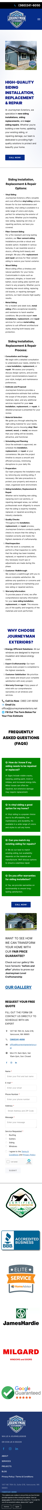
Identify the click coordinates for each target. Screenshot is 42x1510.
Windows (13, 1146)
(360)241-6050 (29, 5)
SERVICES (6, 1461)
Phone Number (11, 1094)
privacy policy (6, 1500)
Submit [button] (13, 1170)
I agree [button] (17, 1507)
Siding (11, 1142)
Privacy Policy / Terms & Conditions (17, 1476)
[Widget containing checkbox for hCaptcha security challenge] (18, 1161)
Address (8, 1106)
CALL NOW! (15, 157)
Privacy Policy (29, 1155)
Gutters (12, 1139)
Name (7, 1071)
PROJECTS (6, 1466)
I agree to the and (22, 1153)
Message (9, 1117)
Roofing (12, 1135)
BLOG (4, 1471)
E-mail (8, 1083)
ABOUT (5, 1456)
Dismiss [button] (6, 1507)
